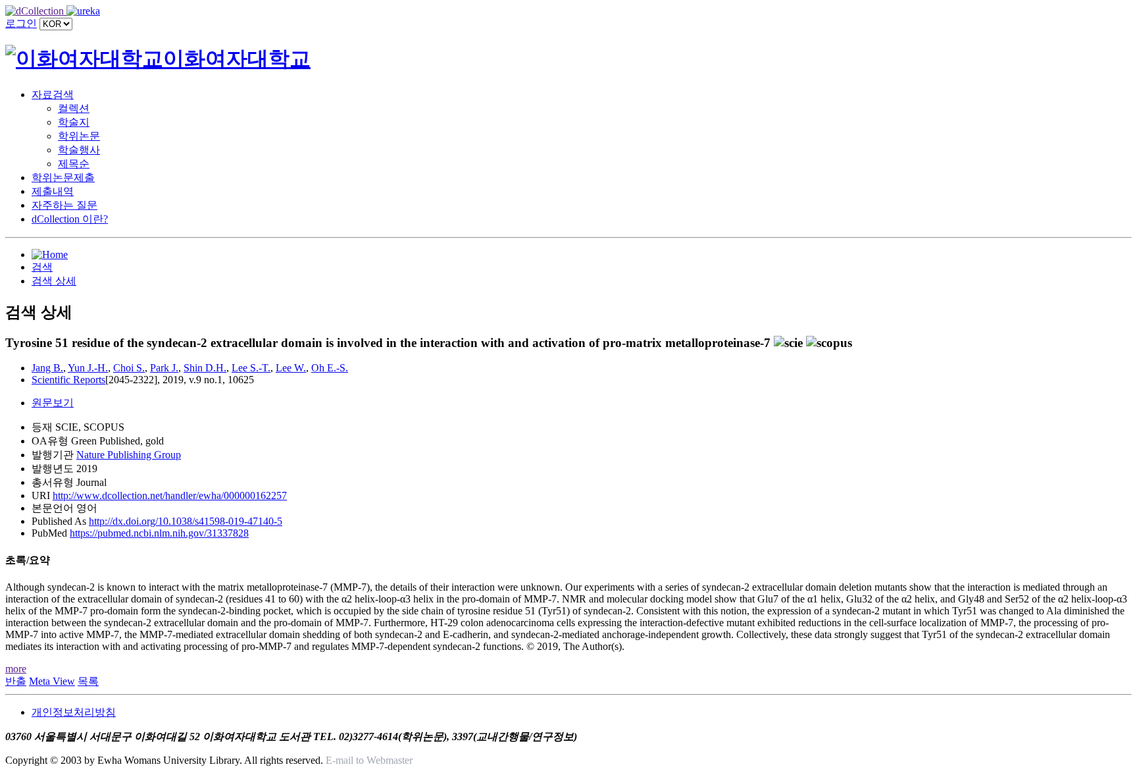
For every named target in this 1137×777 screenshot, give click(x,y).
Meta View (52, 681)
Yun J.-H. (88, 367)
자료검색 (53, 94)
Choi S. (129, 367)
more (15, 668)
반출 (15, 681)
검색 (42, 267)
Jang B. (47, 367)
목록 (88, 681)
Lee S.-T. (251, 367)
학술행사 (79, 149)
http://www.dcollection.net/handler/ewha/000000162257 (170, 495)
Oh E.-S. (329, 367)
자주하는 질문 (64, 205)
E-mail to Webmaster (369, 760)
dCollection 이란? (70, 219)
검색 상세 (54, 280)
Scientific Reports (68, 379)
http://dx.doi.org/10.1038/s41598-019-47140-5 (185, 521)
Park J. (164, 367)
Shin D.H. (205, 367)
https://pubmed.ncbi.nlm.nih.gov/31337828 (159, 533)
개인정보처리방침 (74, 712)
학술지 (73, 122)
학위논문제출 (63, 177)
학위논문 (79, 136)
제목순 (73, 163)
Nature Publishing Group (128, 454)
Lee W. (291, 367)
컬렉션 (73, 108)
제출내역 (53, 191)
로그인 (21, 23)
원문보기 (53, 402)
